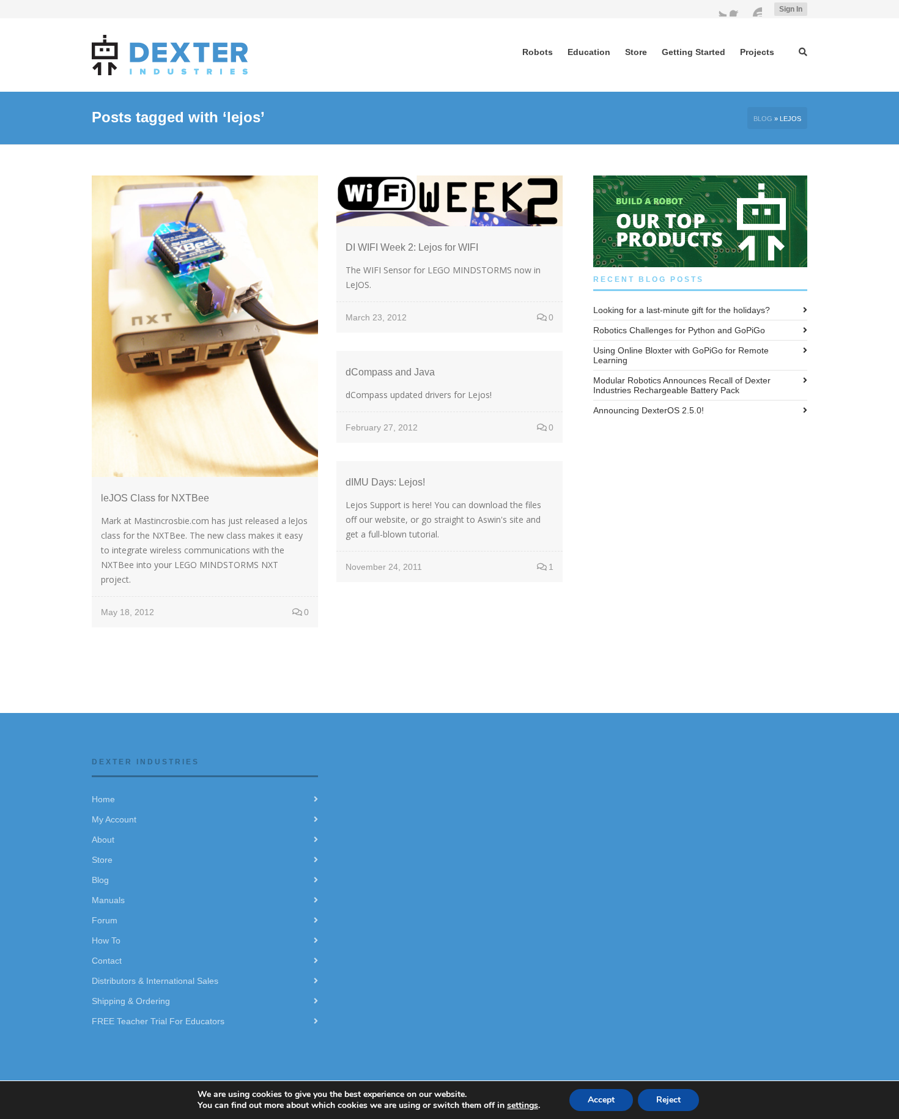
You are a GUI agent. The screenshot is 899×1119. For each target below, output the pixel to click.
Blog (762, 118)
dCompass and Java (390, 372)
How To (106, 940)
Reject (668, 1100)
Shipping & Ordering (131, 1001)
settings (522, 1105)
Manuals (108, 900)
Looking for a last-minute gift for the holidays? (681, 310)
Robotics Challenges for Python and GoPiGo (679, 330)
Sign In (790, 9)
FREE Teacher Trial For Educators (158, 1021)
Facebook (737, 9)
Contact (107, 961)
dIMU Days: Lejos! (385, 482)
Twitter (719, 9)
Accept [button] (601, 1100)
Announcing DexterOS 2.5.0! (648, 410)
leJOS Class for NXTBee (155, 498)
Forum (104, 920)
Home (103, 799)
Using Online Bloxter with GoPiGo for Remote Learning (681, 355)
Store (102, 860)
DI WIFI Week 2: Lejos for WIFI (412, 247)
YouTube (754, 9)
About (103, 839)
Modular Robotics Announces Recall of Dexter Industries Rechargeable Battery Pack (682, 385)
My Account (114, 819)
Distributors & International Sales (155, 981)
